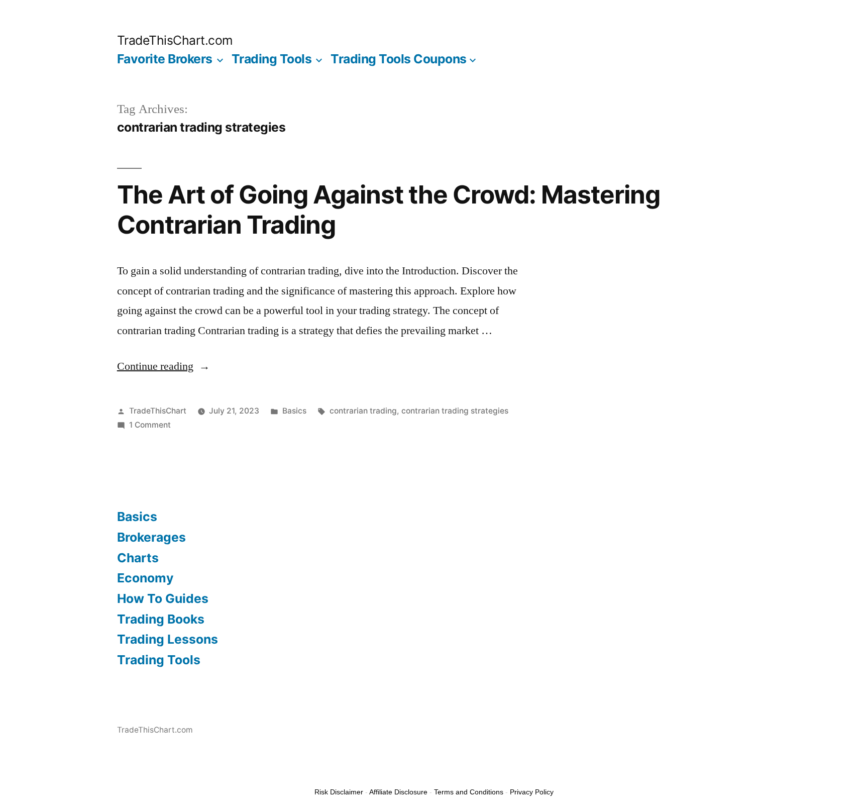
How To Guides (162, 598)
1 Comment (150, 425)
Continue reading (163, 366)
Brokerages (151, 537)
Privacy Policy (532, 792)
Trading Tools (272, 58)
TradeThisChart (157, 411)
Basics (294, 411)
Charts (138, 557)
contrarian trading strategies (454, 411)
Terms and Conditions (468, 792)
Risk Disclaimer (338, 792)
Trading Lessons (167, 639)
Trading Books (160, 619)
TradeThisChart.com (175, 40)
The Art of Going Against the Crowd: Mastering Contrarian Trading (388, 209)
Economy (145, 577)
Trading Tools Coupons (399, 58)
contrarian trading (363, 411)
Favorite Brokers (164, 58)
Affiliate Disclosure (398, 792)
